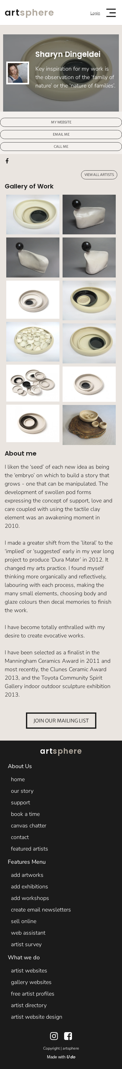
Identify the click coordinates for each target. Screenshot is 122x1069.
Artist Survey (26, 944)
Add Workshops (30, 898)
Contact (20, 837)
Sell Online (23, 921)
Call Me (61, 146)
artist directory (29, 1005)
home (18, 779)
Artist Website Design (36, 1017)
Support (20, 802)
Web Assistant (28, 933)
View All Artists (99, 174)
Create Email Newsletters (41, 909)
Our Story (22, 791)
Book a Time (25, 814)
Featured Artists (29, 848)
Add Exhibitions (29, 886)
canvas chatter (28, 825)
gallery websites (31, 982)
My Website (61, 122)
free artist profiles (32, 993)
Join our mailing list (61, 720)
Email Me (61, 134)
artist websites (29, 970)
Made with (61, 1057)
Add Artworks (27, 875)
